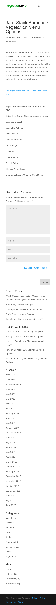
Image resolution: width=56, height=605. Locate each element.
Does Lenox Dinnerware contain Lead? (24, 319)
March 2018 (11, 462)
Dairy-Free (11, 518)
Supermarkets (12, 542)
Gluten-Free (11, 527)
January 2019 (12, 428)
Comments (13, 579)
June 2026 (11, 374)
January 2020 (12, 413)
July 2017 (10, 500)
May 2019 (10, 423)
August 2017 (12, 495)
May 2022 (10, 399)
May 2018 (10, 452)
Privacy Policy (38, 598)
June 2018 (11, 447)
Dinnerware (11, 522)
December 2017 (13, 476)
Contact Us (11, 602)
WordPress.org (13, 583)
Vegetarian (36, 37)
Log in (8, 569)
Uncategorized (12, 547)
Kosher (9, 537)
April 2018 (10, 457)
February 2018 (13, 466)
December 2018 (13, 432)
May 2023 (10, 394)
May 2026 (10, 379)
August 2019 (12, 418)
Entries (11, 574)
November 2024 (13, 384)
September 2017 (14, 491)
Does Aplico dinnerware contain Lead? (24, 309)
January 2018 (12, 471)
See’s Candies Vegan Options (20, 314)
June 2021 (11, 408)
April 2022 (10, 403)
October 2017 (12, 486)
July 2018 (10, 442)
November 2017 (13, 481)
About (20, 602)
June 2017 (11, 505)
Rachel (12, 37)
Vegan (9, 551)
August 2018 (12, 437)
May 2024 (10, 389)
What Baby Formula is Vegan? (20, 304)
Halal (8, 532)
